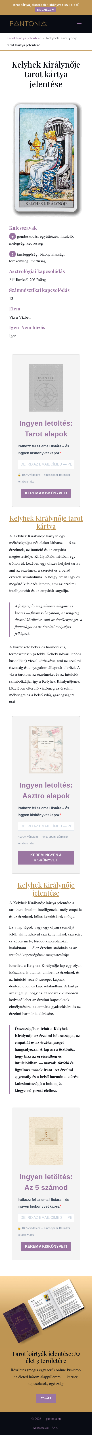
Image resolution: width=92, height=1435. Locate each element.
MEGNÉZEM (45, 10)
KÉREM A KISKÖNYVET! (46, 493)
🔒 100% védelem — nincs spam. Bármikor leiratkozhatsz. (44, 478)
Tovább (46, 1398)
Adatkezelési (41, 1428)
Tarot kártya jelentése (24, 38)
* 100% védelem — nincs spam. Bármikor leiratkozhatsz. (43, 840)
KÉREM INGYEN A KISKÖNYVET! (46, 857)
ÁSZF (55, 1428)
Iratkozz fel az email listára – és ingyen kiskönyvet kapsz (43, 449)
